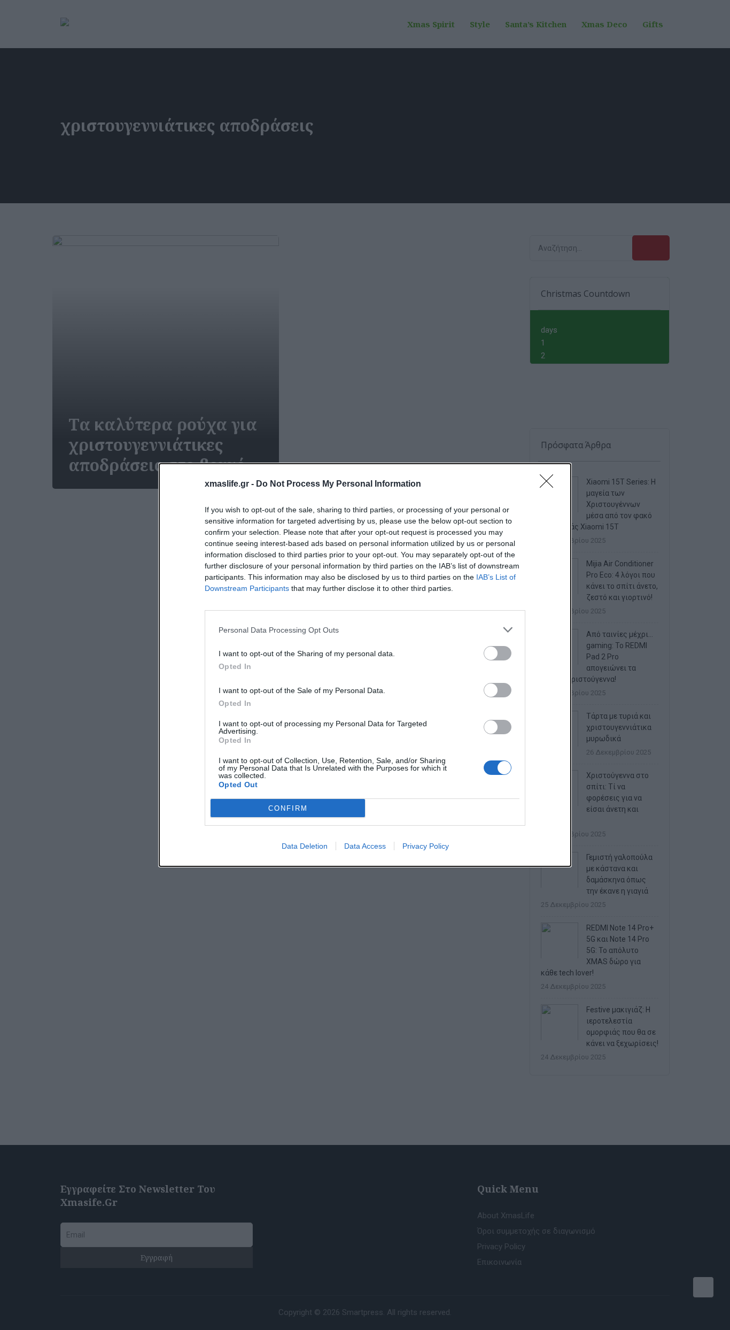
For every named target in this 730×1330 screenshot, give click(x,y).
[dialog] (365, 665)
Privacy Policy (425, 846)
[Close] (550, 484)
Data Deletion (305, 846)
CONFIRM (288, 808)
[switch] (497, 653)
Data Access (365, 846)
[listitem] (365, 629)
